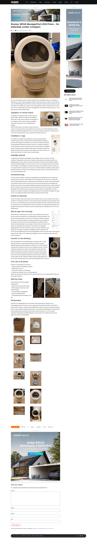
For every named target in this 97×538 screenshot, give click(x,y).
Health (40, 2)
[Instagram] (82, 535)
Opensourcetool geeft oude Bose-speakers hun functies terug (75, 99)
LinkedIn (32, 427)
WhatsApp (23, 427)
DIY (71, 2)
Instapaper (39, 427)
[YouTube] (80, 535)
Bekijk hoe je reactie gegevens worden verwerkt (43, 528)
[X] (78, 535)
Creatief (54, 2)
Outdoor (66, 2)
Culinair (76, 2)
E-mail (44, 427)
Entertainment (33, 2)
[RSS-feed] (84, 535)
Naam (12, 507)
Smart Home (47, 2)
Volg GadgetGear (70, 91)
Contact (33, 535)
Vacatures (29, 535)
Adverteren (24, 535)
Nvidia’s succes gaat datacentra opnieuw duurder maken (75, 105)
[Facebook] (76, 535)
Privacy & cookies (39, 535)
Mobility (60, 2)
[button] (86, 2)
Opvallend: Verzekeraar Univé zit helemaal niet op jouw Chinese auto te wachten (75, 118)
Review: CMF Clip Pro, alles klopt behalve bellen (76, 125)
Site (12, 519)
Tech (27, 2)
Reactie (13, 490)
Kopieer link (50, 427)
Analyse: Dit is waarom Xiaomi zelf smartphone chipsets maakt (76, 112)
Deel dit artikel (15, 427)
